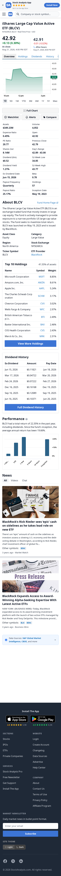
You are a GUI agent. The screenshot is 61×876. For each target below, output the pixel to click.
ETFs (5, 750)
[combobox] (37, 14)
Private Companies (13, 756)
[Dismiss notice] (3, 5)
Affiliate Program (42, 805)
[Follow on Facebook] (5, 861)
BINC (23, 548)
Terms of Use (40, 794)
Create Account (41, 744)
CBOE (24, 641)
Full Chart (32, 110)
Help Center (39, 767)
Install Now (52, 5)
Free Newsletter (11, 777)
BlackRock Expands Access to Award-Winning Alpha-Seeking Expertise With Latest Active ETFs (29, 600)
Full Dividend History (30, 407)
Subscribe (30, 833)
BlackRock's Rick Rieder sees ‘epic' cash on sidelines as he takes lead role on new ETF (29, 525)
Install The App (11, 788)
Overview (9, 56)
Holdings (23, 56)
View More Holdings (30, 343)
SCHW (41, 296)
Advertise (38, 761)
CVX (42, 303)
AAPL (42, 288)
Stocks (6, 739)
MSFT (42, 276)
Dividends (36, 56)
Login (36, 739)
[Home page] (10, 14)
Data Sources (40, 756)
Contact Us (39, 788)
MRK (42, 336)
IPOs (5, 744)
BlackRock (36, 254)
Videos (14, 480)
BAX (42, 324)
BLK (22, 622)
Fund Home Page (46, 202)
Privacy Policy (40, 800)
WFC (42, 309)
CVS (42, 330)
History (50, 56)
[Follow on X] (13, 861)
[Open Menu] (4, 14)
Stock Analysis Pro (12, 771)
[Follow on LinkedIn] (21, 861)
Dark (21, 847)
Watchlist (13, 117)
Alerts (32, 117)
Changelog (38, 750)
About (36, 783)
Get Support (9, 783)
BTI (43, 317)
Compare (51, 117)
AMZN (41, 282)
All (5, 480)
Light (10, 847)
